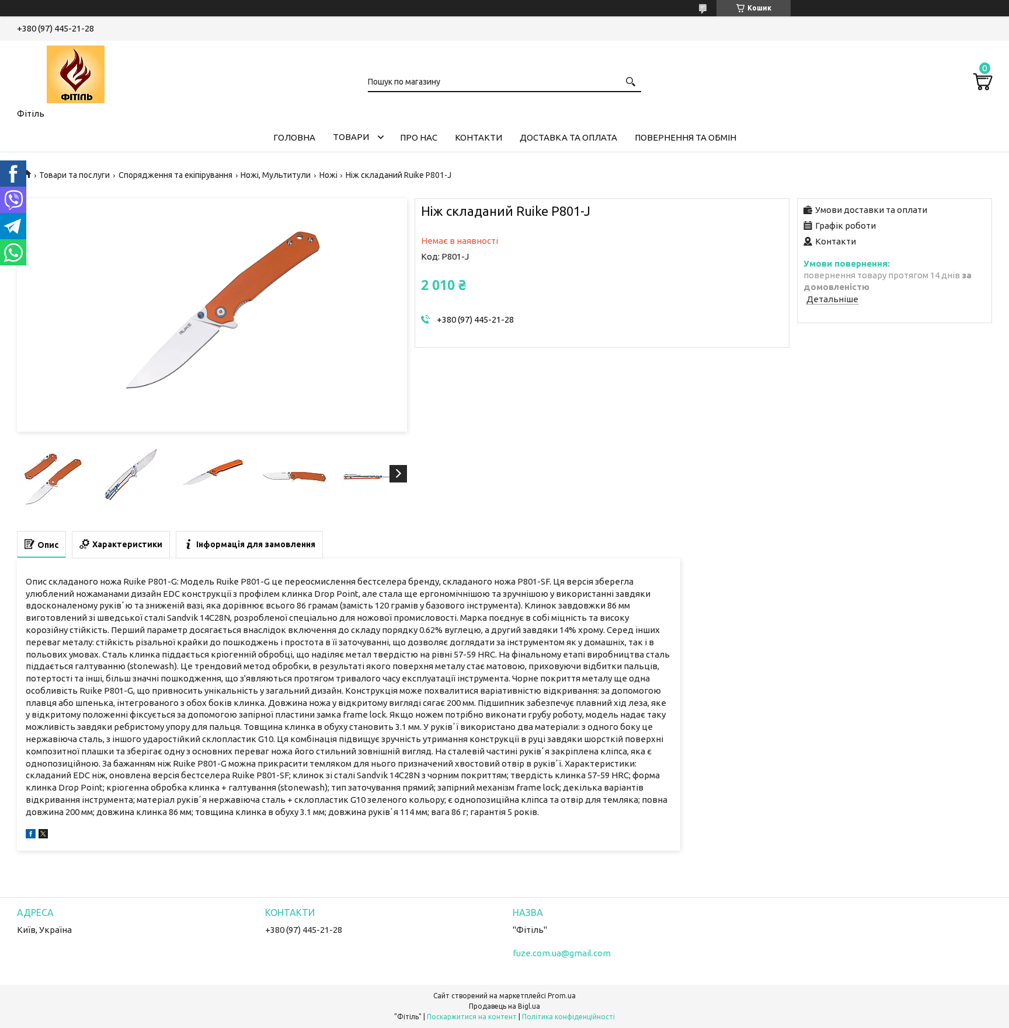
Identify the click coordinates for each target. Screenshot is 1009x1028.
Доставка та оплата (568, 137)
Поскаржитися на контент (472, 1016)
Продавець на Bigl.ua (504, 1006)
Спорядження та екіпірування (175, 175)
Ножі (328, 175)
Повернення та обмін (685, 137)
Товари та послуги (74, 175)
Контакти (478, 137)
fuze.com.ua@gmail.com (562, 953)
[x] (43, 835)
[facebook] (31, 835)
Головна (294, 137)
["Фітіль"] (75, 72)
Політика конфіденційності (568, 1016)
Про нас (418, 137)
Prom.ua (562, 995)
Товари (351, 137)
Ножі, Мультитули (276, 175)
